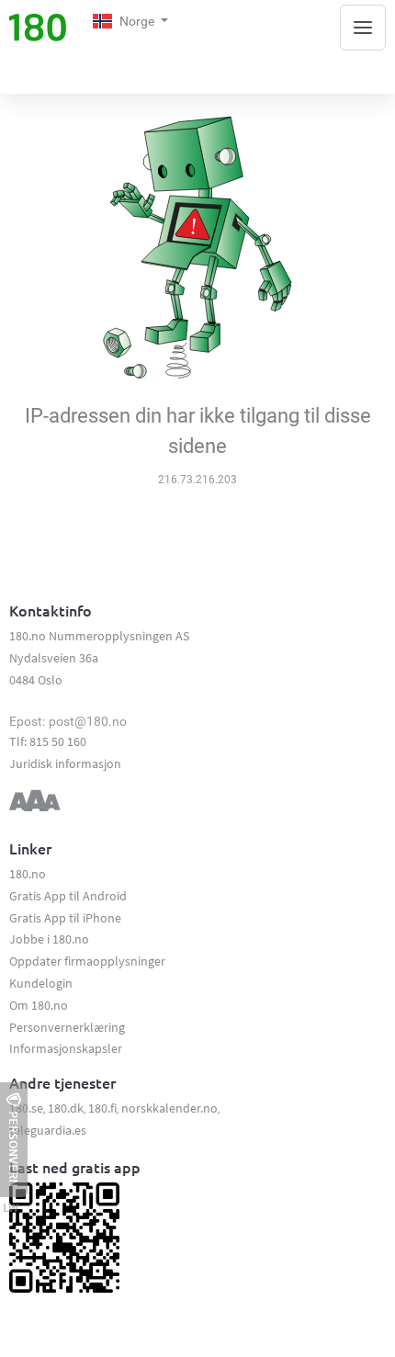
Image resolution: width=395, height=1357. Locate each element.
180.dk (66, 1108)
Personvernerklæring (67, 1027)
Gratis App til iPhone (65, 918)
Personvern (14, 1149)
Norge (138, 21)
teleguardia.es (47, 1130)
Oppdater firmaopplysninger (87, 961)
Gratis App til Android (68, 896)
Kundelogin (41, 983)
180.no (27, 873)
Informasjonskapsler (65, 1048)
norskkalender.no (169, 1108)
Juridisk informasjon (65, 763)
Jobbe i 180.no (49, 939)
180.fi (102, 1108)
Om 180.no (38, 1005)
